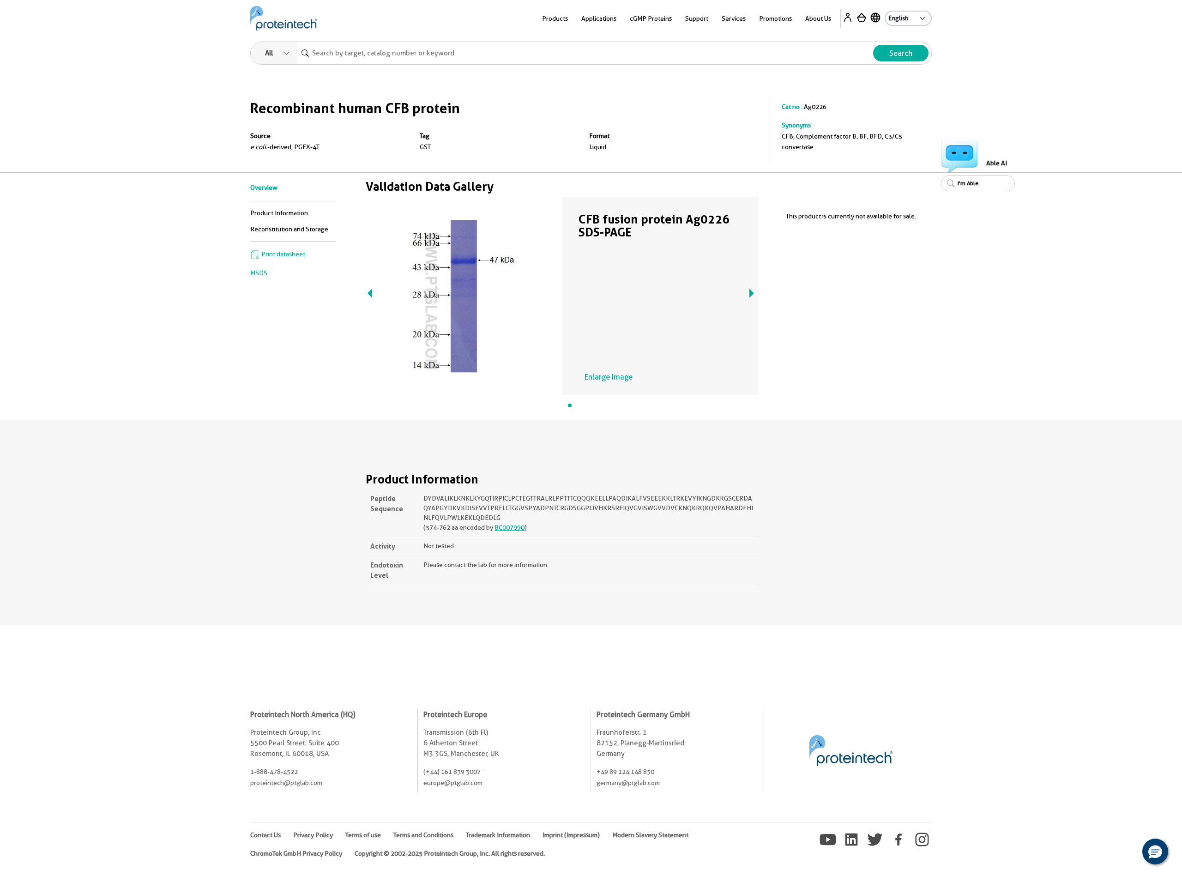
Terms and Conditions (423, 835)
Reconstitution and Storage (289, 229)
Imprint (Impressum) (571, 835)
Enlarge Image (609, 377)
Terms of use (363, 835)
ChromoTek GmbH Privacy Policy (296, 853)
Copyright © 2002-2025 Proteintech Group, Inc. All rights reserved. (450, 853)
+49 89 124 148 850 (625, 771)
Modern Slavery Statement (650, 835)
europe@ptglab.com (452, 782)
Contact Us (265, 835)
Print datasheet (282, 254)
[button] (1155, 851)
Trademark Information (498, 835)
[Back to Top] (1126, 853)
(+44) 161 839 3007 (452, 771)
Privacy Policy (313, 835)
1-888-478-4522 (274, 771)
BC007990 (510, 527)
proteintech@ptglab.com (286, 782)
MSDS (258, 273)
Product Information (279, 213)
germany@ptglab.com (628, 782)
